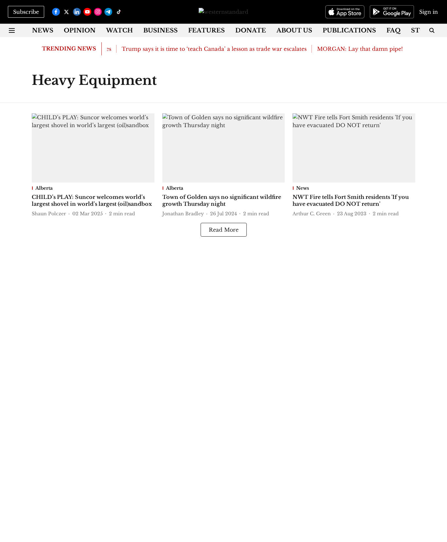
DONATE (250, 30)
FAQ (393, 30)
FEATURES (206, 30)
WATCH (119, 30)
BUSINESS (160, 30)
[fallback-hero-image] (93, 148)
